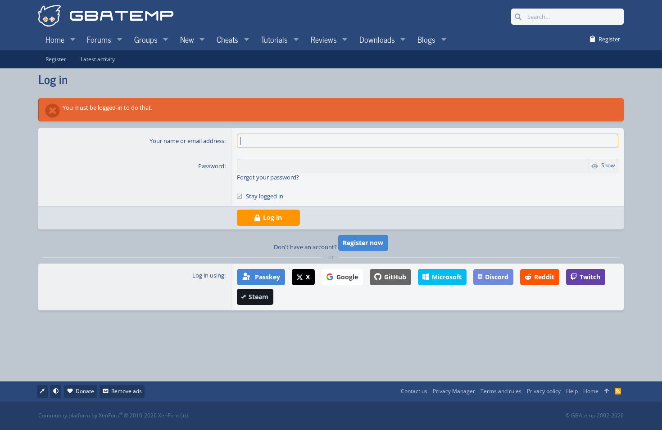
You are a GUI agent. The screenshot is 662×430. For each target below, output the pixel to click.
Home (591, 391)
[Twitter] (398, 416)
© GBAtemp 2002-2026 (594, 415)
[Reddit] (359, 416)
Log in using (208, 275)
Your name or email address (187, 141)
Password (211, 166)
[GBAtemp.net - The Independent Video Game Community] (105, 16)
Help (572, 391)
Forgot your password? (268, 177)
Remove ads (126, 391)
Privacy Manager (454, 391)
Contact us (414, 391)
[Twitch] (378, 416)
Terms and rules (501, 391)
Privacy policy (544, 391)
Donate (85, 391)
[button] (72, 39)
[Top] (606, 391)
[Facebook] (339, 416)
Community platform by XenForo (113, 415)
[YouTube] (418, 416)
